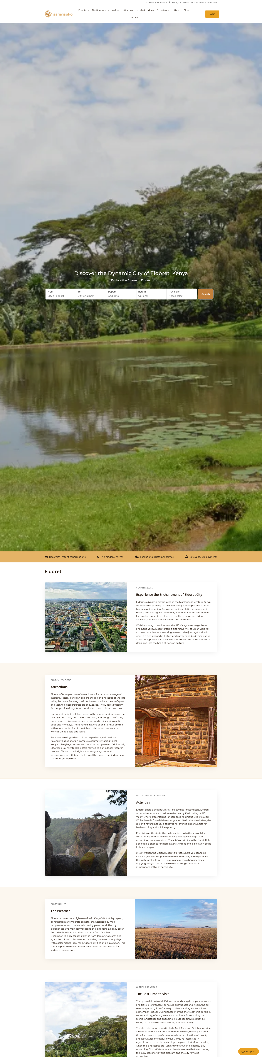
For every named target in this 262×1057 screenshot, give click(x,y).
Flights (82, 10)
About (176, 10)
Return (142, 291)
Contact (133, 17)
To (79, 291)
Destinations (99, 10)
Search (206, 294)
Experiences (163, 10)
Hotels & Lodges (145, 10)
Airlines (116, 10)
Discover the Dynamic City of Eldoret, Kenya (131, 273)
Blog (186, 10)
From (50, 291)
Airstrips (128, 10)
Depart (112, 291)
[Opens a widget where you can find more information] (248, 1051)
